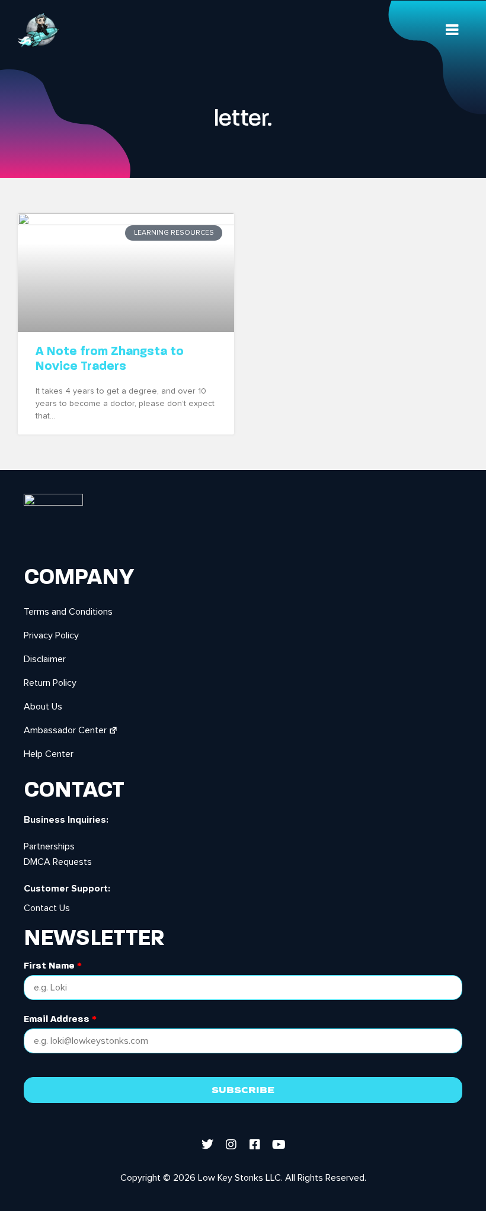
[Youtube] (278, 1144)
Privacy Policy (51, 635)
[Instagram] (231, 1144)
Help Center (48, 754)
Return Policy (50, 683)
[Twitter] (207, 1144)
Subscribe (243, 1090)
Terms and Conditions (68, 611)
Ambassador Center (65, 730)
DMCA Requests (58, 862)
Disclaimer (45, 659)
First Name (53, 966)
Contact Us (47, 908)
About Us (43, 706)
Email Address (60, 1019)
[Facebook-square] (255, 1144)
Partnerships (49, 846)
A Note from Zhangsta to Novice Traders (110, 358)
